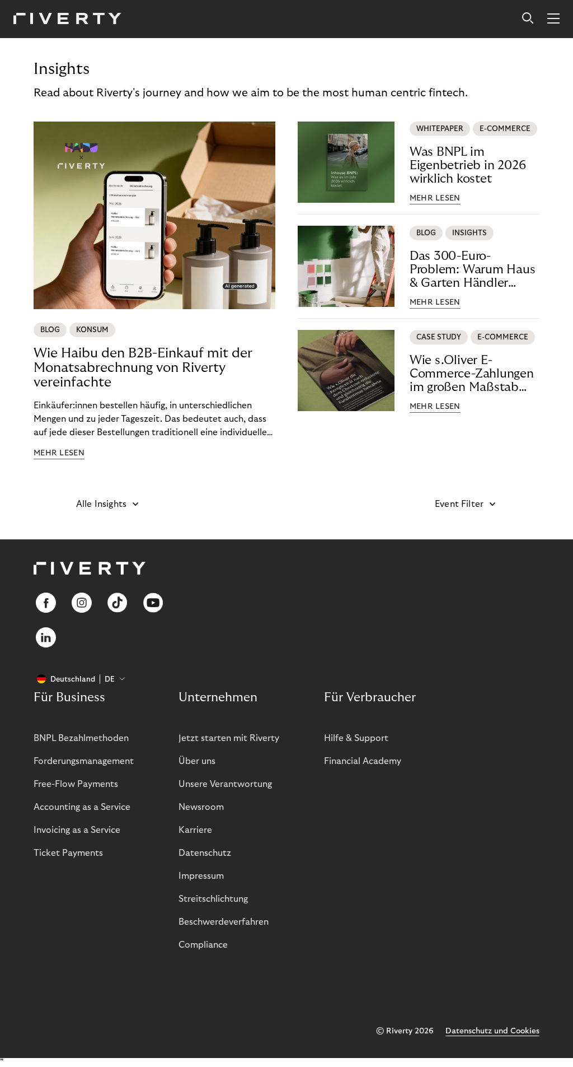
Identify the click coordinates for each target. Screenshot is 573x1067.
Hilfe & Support (356, 738)
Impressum (201, 876)
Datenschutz (205, 853)
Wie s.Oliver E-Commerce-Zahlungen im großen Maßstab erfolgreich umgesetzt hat (472, 374)
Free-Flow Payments (76, 784)
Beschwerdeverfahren (224, 921)
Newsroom (201, 807)
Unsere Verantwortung (225, 784)
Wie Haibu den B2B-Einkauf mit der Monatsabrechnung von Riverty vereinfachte (143, 367)
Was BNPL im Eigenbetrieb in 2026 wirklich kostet (468, 165)
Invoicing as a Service (77, 830)
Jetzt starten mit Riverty (229, 738)
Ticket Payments (68, 853)
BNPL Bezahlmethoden (81, 738)
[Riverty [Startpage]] (67, 19)
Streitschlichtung (213, 898)
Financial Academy (362, 761)
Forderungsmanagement (84, 761)
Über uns (197, 761)
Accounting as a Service (82, 807)
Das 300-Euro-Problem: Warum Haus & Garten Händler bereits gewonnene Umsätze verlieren (473, 270)
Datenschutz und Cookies (492, 1031)
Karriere (195, 830)
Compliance (203, 944)
